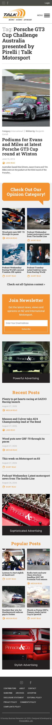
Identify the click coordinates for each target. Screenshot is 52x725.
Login (47, 3)
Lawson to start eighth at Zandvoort (13, 573)
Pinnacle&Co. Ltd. (26, 721)
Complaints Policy (12, 707)
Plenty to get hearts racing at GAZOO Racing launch (24, 400)
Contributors (10, 688)
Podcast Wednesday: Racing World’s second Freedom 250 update (13, 269)
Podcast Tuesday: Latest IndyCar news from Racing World (37, 269)
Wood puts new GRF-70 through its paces (13, 233)
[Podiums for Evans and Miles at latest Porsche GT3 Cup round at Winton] (26, 98)
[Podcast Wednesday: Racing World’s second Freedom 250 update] (13, 254)
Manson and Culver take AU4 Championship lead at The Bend (21, 420)
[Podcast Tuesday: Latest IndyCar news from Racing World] (38, 254)
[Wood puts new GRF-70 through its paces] (13, 218)
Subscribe (8, 693)
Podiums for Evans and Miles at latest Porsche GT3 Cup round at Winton (22, 147)
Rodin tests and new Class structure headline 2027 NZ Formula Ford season (37, 576)
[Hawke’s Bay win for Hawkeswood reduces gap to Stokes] (13, 596)
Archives (20, 693)
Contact (32, 688)
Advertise (31, 693)
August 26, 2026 (9, 483)
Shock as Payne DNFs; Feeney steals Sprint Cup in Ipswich (37, 612)
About (22, 688)
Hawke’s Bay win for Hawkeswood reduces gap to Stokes (12, 612)
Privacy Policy (10, 702)
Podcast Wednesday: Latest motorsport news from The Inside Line (38, 234)
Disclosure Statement (14, 698)
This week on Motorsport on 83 (21, 458)
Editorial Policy (34, 698)
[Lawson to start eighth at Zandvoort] (13, 559)
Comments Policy (28, 702)
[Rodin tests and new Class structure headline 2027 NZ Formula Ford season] (38, 559)
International (17, 131)
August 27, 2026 (9, 406)
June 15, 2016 (8, 159)
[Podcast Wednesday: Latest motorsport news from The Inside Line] (38, 218)
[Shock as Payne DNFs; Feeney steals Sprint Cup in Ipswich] (38, 596)
